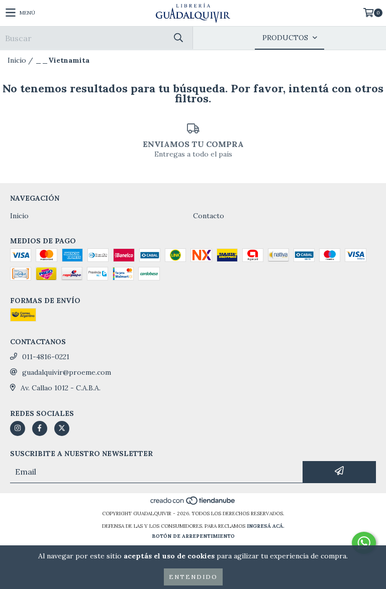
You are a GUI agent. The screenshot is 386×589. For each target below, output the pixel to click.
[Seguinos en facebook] (39, 428)
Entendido (193, 576)
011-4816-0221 (45, 356)
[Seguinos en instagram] (17, 428)
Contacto (208, 215)
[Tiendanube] (193, 503)
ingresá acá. (265, 526)
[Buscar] (178, 38)
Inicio (17, 60)
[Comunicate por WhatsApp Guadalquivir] (364, 543)
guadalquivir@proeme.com (66, 372)
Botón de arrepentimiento (193, 536)
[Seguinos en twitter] (61, 428)
